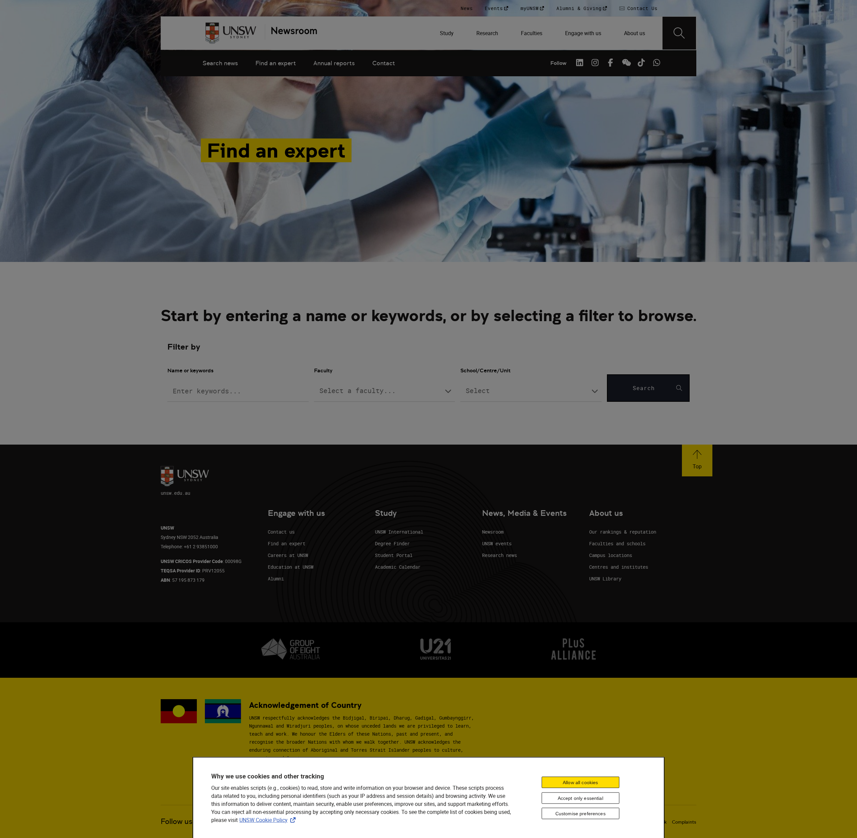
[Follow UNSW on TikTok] (641, 62)
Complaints (684, 822)
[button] (697, 460)
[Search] (679, 33)
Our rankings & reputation (622, 532)
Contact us (281, 532)
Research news (499, 555)
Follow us (176, 821)
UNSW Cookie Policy (268, 820)
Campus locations (610, 555)
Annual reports (334, 63)
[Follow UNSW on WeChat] (625, 62)
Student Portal (393, 555)
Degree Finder (392, 543)
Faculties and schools (617, 543)
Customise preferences (580, 813)
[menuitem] (447, 33)
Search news (220, 63)
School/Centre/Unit (485, 370)
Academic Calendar (397, 567)
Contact (383, 63)
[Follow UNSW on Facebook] (610, 62)
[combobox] (384, 391)
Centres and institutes (618, 567)
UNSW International (399, 532)
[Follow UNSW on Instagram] (595, 62)
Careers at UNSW (288, 555)
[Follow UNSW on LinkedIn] (579, 62)
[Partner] (290, 33)
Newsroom (492, 532)
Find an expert (275, 63)
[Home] (231, 33)
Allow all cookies (580, 782)
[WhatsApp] (656, 62)
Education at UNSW (290, 567)
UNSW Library (605, 578)
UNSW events (497, 543)
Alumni (276, 578)
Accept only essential (580, 798)
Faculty (323, 370)
